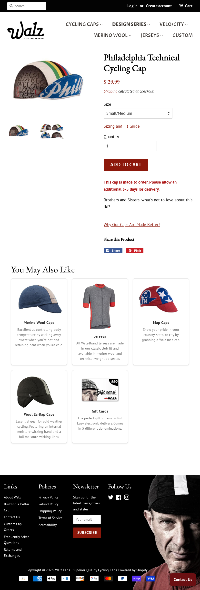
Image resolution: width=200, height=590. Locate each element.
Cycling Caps (83, 24)
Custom (182, 35)
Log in (132, 6)
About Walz (12, 497)
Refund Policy (49, 504)
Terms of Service (50, 517)
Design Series (129, 24)
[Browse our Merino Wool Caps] (39, 299)
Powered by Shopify (133, 570)
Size (107, 104)
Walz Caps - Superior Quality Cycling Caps (86, 570)
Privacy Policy (49, 497)
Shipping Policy (50, 510)
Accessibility (48, 524)
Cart (189, 6)
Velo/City (172, 24)
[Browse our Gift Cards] (100, 389)
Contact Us (12, 517)
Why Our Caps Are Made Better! (132, 224)
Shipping (110, 91)
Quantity (111, 136)
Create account (159, 6)
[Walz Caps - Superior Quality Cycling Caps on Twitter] (110, 498)
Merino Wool (111, 35)
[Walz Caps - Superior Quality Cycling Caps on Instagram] (126, 498)
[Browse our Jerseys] (100, 306)
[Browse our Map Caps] (161, 299)
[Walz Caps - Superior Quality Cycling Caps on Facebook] (118, 498)
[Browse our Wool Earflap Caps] (39, 391)
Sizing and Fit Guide (122, 126)
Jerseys (150, 35)
